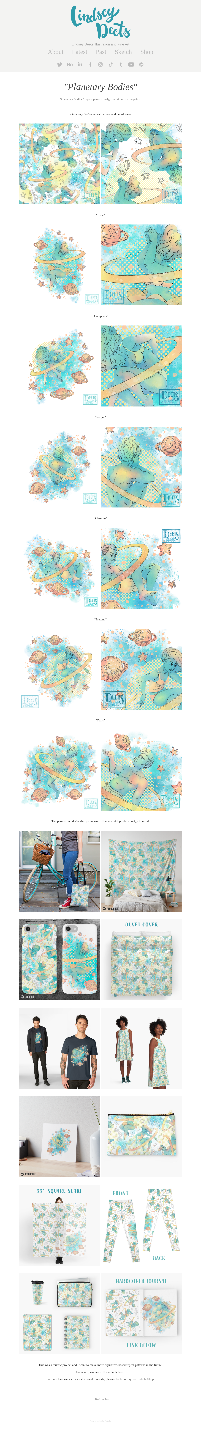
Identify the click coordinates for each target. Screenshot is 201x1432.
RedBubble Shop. (143, 1379)
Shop (146, 51)
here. (121, 1372)
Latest (79, 51)
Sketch (123, 51)
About (55, 51)
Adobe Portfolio (105, 1421)
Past (101, 51)
